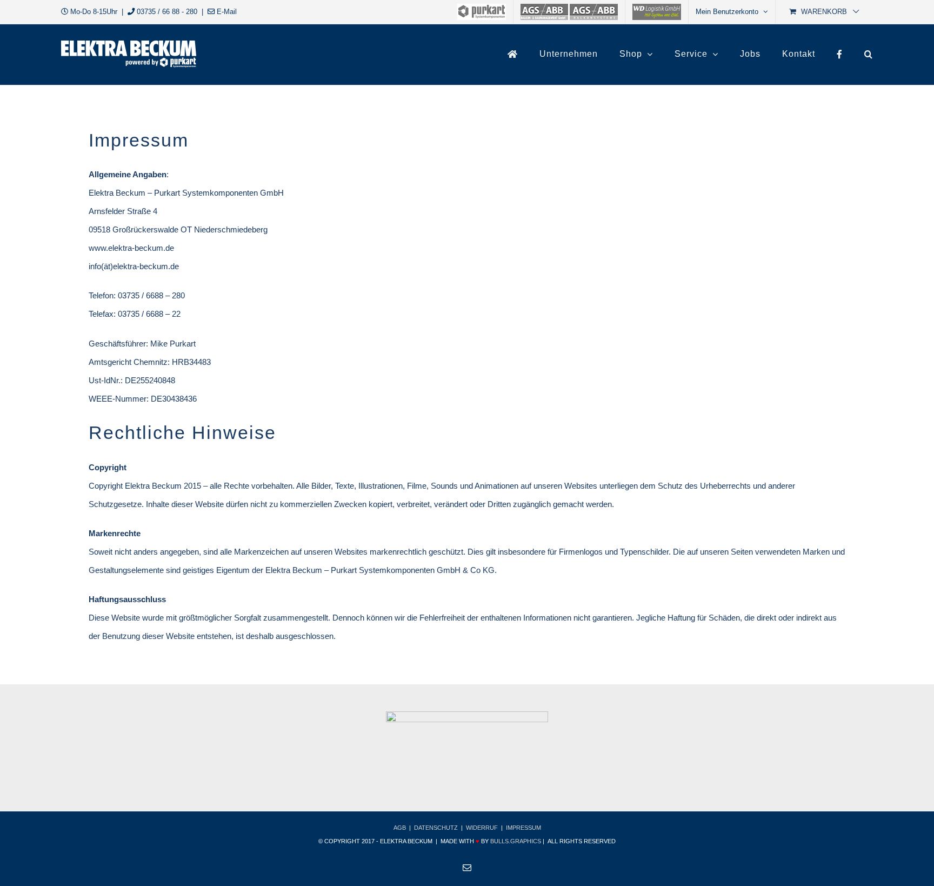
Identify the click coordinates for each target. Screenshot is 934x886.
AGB (399, 827)
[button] (868, 54)
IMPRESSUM (523, 827)
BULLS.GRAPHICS (515, 841)
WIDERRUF (482, 827)
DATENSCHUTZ (436, 827)
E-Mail (227, 12)
